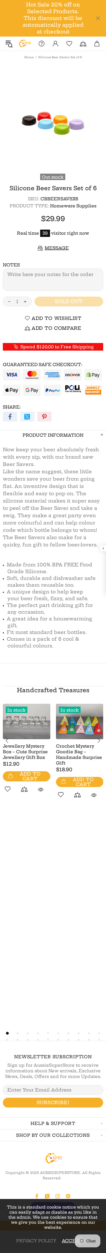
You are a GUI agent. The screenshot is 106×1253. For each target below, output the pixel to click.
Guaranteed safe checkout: (42, 364)
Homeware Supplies (73, 206)
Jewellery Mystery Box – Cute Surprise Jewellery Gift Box (25, 751)
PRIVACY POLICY (36, 1240)
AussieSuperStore (24, 43)
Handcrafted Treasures (53, 690)
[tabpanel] (26, 754)
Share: (12, 407)
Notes (11, 265)
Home (29, 57)
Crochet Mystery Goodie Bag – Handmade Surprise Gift (79, 754)
